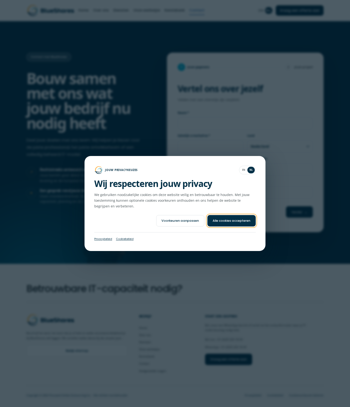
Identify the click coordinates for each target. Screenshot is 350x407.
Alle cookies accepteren (231, 220)
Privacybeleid (103, 239)
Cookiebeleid (125, 239)
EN (243, 169)
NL (251, 169)
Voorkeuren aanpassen (180, 220)
